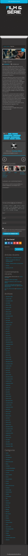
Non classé (8, 513)
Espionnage (8, 490)
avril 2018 (8, 320)
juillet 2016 (8, 348)
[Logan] (16, 168)
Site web (4, 223)
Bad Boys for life (9, 267)
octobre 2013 (8, 405)
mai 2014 (8, 392)
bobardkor (6, 64)
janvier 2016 (8, 359)
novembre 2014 (9, 379)
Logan (15, 172)
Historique (8, 503)
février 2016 (8, 357)
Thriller (7, 533)
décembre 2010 (9, 426)
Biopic (7, 464)
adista (10, 133)
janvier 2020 (8, 307)
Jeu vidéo (8, 507)
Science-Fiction (9, 522)
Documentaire (9, 479)
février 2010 (8, 437)
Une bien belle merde (10, 537)
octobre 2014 (8, 381)
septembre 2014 (9, 383)
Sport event (8, 526)
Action (8, 46)
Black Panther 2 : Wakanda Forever (13, 257)
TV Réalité (8, 535)
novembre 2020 (9, 301)
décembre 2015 (9, 361)
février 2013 (8, 411)
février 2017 (8, 337)
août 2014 (8, 385)
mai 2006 (8, 439)
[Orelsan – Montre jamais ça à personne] (5, 168)
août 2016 (8, 346)
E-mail (4, 218)
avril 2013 (8, 409)
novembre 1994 (9, 446)
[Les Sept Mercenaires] (22, 168)
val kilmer (18, 138)
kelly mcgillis (6, 137)
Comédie (8, 466)
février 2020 (8, 305)
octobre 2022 (8, 298)
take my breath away (15, 137)
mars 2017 (8, 335)
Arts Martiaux (9, 457)
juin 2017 (8, 329)
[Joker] (11, 168)
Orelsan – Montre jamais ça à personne (14, 263)
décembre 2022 (9, 296)
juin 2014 (8, 389)
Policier (7, 518)
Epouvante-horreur (10, 485)
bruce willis (15, 133)
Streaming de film (9, 529)
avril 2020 (8, 303)
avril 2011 (8, 418)
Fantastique (8, 496)
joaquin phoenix (17, 135)
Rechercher (7, 246)
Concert (7, 472)
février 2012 (8, 415)
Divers (7, 477)
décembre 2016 (9, 342)
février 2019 (8, 311)
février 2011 (8, 422)
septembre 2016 (9, 344)
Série (7, 524)
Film (6, 498)
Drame (7, 483)
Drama (7, 481)
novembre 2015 (9, 363)
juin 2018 (8, 318)
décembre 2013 (9, 400)
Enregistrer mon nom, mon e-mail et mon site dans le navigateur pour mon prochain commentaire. (14, 230)
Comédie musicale (10, 470)
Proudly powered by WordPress (14, 554)
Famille (7, 494)
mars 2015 (8, 372)
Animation (8, 455)
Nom (4, 213)
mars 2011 (8, 420)
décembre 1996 (9, 444)
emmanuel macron (8, 135)
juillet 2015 (8, 368)
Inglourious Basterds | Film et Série (12, 281)
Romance (8, 520)
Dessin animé (9, 474)
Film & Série (14, 9)
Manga (7, 509)
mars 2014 (8, 394)
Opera (7, 516)
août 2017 (8, 327)
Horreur (7, 505)
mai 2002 (8, 441)
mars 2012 (8, 413)
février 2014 (8, 396)
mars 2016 (8, 355)
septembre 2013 (9, 407)
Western (8, 539)
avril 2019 (8, 309)
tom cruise (6, 138)
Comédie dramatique (10, 468)
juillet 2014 (8, 387)
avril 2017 (8, 333)
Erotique (7, 487)
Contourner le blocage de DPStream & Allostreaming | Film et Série (13, 285)
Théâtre (7, 531)
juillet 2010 (8, 435)
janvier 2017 (8, 340)
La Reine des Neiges (13, 279)
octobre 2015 (8, 366)
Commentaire (6, 187)
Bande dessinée (9, 461)
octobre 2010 (8, 431)
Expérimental (9, 492)
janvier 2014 (8, 398)
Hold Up (7, 265)
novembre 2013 (9, 402)
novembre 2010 (9, 428)
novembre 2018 (9, 316)
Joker (9, 172)
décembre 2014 (9, 376)
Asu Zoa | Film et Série (9, 288)
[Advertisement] (14, 27)
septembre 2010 (9, 433)
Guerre (7, 500)
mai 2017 (8, 331)
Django (6, 282)
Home (5, 46)
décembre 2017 (9, 322)
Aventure (8, 459)
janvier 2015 (8, 374)
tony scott (12, 138)
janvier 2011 (8, 424)
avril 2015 (8, 370)
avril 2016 (8, 353)
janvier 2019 (8, 314)
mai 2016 (8, 350)
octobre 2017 (8, 324)
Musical (7, 511)
